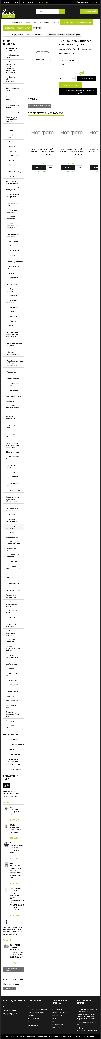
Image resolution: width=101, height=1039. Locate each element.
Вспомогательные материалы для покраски (13, 399)
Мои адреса (57, 1018)
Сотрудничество (41, 22)
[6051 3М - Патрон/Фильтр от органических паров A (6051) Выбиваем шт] (6, 946)
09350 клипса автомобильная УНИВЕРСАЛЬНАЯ (11, 793)
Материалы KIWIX (84, 22)
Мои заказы (57, 1009)
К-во (60, 78)
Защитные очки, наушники (12, 656)
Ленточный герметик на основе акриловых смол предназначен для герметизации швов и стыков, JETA (17, 899)
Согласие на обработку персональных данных (37, 1008)
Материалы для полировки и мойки (12, 407)
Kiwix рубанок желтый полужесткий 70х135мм (71, 150)
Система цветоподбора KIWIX (17, 28)
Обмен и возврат (14, 754)
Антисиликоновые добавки (14, 344)
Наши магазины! (13, 979)
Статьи (55, 22)
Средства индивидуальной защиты (14, 648)
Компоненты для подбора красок (11, 119)
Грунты (11, 273)
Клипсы (11, 472)
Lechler (11, 160)
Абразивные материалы (11, 49)
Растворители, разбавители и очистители (12, 334)
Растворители (13, 378)
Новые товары (9, 1010)
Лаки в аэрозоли (11, 217)
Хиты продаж (12, 700)
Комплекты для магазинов (13, 478)
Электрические (13, 590)
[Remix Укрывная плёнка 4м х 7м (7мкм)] (6, 826)
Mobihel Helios (10, 136)
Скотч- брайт (14, 112)
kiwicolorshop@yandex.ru (87, 1030)
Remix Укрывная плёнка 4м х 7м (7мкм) (15, 828)
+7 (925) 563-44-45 (41, 2)
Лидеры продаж (10, 1013)
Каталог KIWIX (68, 22)
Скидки (6, 1007)
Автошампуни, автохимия (12, 417)
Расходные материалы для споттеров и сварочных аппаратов (13, 545)
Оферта (10, 749)
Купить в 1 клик (70, 85)
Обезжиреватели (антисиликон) (14, 353)
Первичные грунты (13, 290)
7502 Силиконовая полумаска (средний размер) (16, 848)
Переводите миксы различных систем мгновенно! (13, 761)
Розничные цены (13, 484)
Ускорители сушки (13, 384)
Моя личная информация (57, 1023)
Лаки (10, 325)
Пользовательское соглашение (36, 1013)
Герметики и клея (12, 267)
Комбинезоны (12, 664)
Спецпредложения (14, 721)
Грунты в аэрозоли (12, 211)
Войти (94, 2)
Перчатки (12, 680)
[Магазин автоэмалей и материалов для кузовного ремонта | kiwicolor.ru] (9, 11)
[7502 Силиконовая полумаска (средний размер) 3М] (6, 844)
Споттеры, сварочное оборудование (12, 535)
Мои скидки (57, 1027)
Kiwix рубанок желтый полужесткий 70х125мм (42, 150)
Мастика (13, 316)
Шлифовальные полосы (12, 106)
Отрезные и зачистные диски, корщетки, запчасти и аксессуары (12, 67)
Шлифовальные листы (12, 98)
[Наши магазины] (13, 984)
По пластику (14, 296)
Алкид (12, 255)
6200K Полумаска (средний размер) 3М (15, 810)
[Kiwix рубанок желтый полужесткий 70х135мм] (71, 132)
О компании (16, 22)
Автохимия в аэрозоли (13, 195)
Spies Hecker (13, 155)
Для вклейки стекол (12, 457)
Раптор (12, 321)
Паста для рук (11, 674)
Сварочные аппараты (13, 555)
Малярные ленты (11, 611)
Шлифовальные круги (12, 89)
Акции (28, 22)
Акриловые (14, 250)
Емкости (11, 617)
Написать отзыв (68, 60)
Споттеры (13, 561)
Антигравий (14, 307)
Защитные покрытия (11, 301)
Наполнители (12, 284)
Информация (11, 734)
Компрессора (14, 490)
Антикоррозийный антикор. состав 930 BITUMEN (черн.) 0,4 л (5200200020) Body (12, 930)
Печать (64, 65)
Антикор (13, 312)
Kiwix (10, 126)
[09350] (6, 785)
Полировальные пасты (13, 435)
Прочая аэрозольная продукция (12, 225)
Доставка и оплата (15, 744)
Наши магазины (14, 769)
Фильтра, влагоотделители (13, 567)
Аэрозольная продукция (13, 188)
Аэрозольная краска (12, 204)
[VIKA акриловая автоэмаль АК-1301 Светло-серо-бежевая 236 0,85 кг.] (6, 864)
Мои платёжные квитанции (59, 1013)
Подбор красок (12, 691)
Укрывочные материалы (12, 640)
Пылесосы (12, 514)
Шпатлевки (13, 390)
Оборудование (12, 452)
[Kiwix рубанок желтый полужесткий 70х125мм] (42, 132)
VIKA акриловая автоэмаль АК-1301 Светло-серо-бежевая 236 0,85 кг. (16, 870)
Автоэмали (13, 241)
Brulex (11, 130)
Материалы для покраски (12, 182)
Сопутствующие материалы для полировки (12, 445)
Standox (11, 176)
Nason (11, 142)
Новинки (10, 696)
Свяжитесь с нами (11, 2)
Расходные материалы (11, 596)
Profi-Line (12, 151)
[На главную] (5, 34)
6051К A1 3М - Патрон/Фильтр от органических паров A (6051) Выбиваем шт (16, 951)
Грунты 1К (13, 277)
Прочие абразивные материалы (11, 79)
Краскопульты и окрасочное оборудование (12, 499)
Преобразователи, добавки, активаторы (15, 363)
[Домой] (6, 22)
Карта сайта (33, 1025)
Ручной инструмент (11, 527)
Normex (11, 146)
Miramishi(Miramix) (13, 171)
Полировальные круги (13, 426)
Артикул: (63, 49)
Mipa (10, 165)
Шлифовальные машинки (12, 576)
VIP (10, 246)
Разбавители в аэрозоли (13, 235)
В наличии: (64, 53)
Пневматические (14, 583)
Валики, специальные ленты (11, 604)
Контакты (37, 28)
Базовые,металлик (15, 261)
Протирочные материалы (12, 625)
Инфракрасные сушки (12, 466)
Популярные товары (10, 777)
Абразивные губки (12, 56)
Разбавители (12, 372)
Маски (11, 668)
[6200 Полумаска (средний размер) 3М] (6, 808)
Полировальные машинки (13, 509)
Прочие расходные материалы (10, 633)
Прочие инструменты (11, 520)
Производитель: (85, 49)
